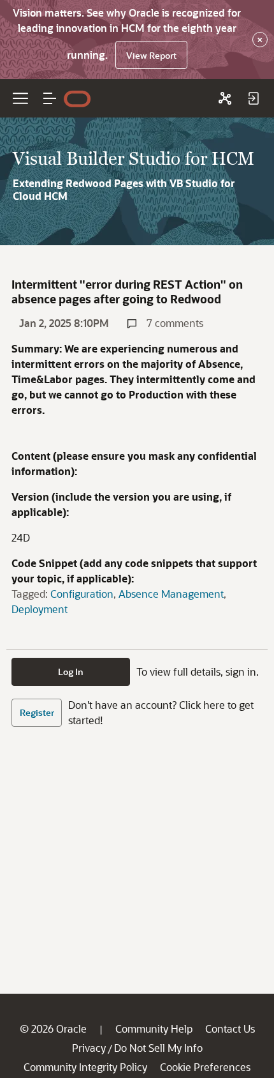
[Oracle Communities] (225, 98)
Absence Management (171, 593)
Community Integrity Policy (85, 1067)
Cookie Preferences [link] (205, 1067)
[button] (50, 98)
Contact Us (230, 1028)
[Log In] (253, 98)
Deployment (39, 609)
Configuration (81, 593)
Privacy (89, 1047)
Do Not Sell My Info (158, 1047)
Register (37, 712)
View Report (151, 55)
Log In (70, 671)
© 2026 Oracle (53, 1028)
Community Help (153, 1028)
